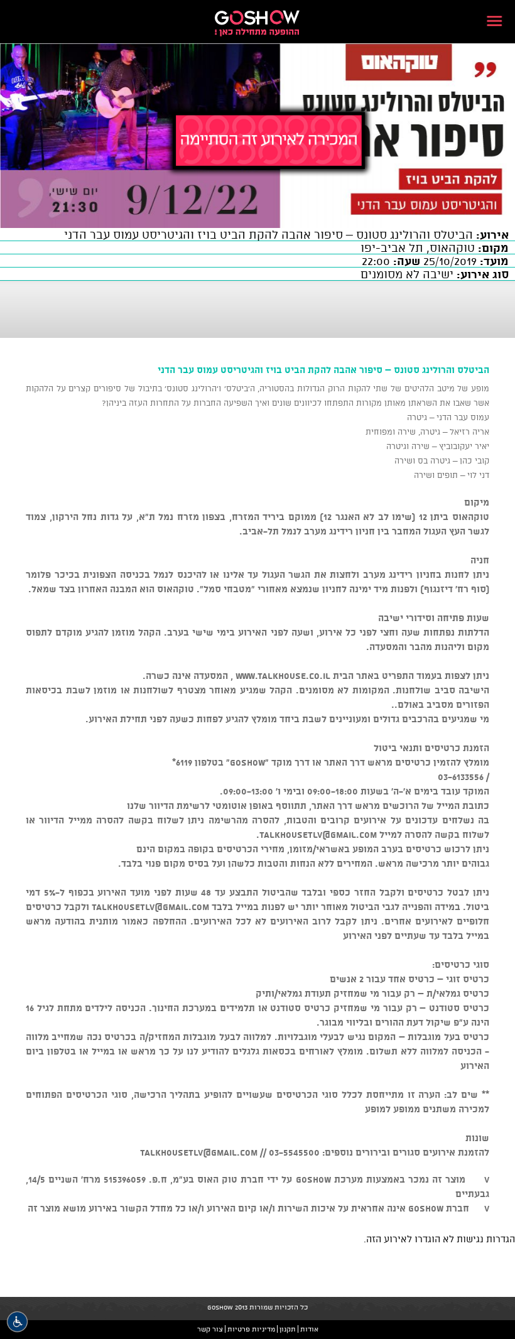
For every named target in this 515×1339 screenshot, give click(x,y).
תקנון (287, 1329)
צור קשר (210, 1329)
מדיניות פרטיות (251, 1329)
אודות (309, 1329)
